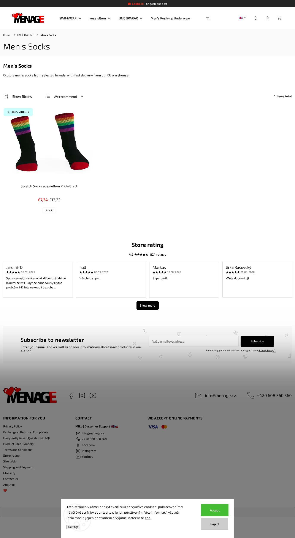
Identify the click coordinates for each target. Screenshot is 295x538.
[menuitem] (70, 18)
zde (148, 518)
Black (49, 210)
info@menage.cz (220, 395)
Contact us (10, 479)
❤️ (5, 490)
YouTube (93, 395)
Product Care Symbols (18, 444)
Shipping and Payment (18, 467)
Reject (214, 524)
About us (9, 484)
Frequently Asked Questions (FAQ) (26, 438)
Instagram (82, 395)
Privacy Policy (266, 350)
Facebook (71, 395)
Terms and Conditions (17, 449)
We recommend (65, 96)
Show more (147, 305)
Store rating (11, 455)
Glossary (9, 473)
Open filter (17, 96)
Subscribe (257, 341)
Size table (10, 461)
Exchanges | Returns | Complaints (25, 432)
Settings (73, 527)
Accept (215, 510)
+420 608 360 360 (274, 395)
